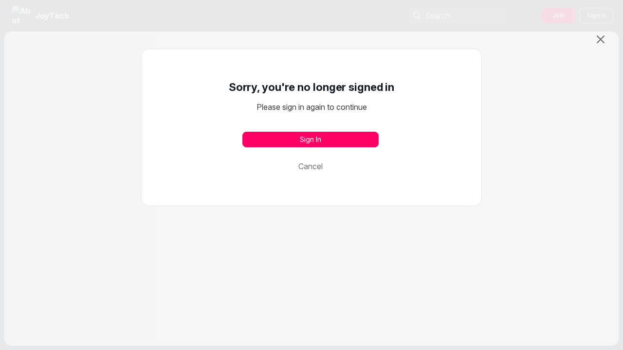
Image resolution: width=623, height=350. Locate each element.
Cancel (310, 166)
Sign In (310, 139)
